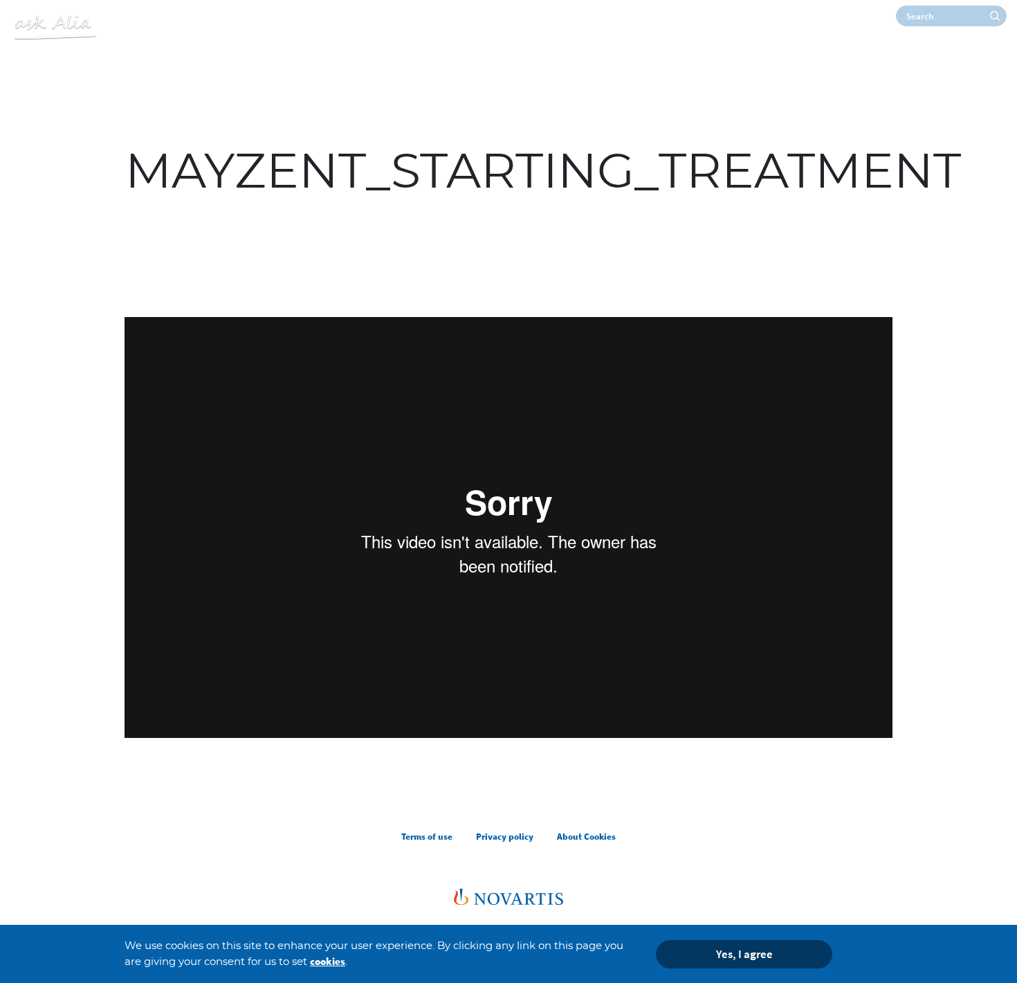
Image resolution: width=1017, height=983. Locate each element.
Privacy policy (504, 836)
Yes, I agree (744, 953)
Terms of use (426, 836)
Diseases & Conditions (959, 58)
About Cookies (586, 836)
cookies (327, 960)
